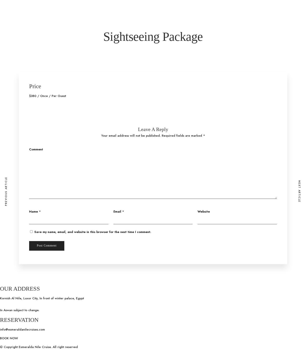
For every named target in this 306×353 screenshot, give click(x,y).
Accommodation (38, 155)
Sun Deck (72, 167)
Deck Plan (17, 161)
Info (12, 144)
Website (204, 211)
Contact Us (99, 167)
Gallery (15, 150)
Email (117, 211)
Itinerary (58, 167)
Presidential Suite (39, 167)
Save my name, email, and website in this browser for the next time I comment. (92, 232)
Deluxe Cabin (36, 161)
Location (16, 167)
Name (33, 211)
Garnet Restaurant (78, 155)
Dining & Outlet (76, 150)
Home (4, 167)
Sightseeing (18, 155)
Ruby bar (71, 161)
